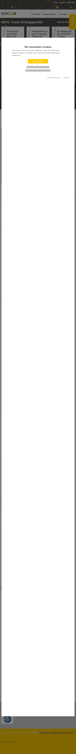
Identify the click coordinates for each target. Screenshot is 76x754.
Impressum (66, 77)
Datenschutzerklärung (53, 77)
